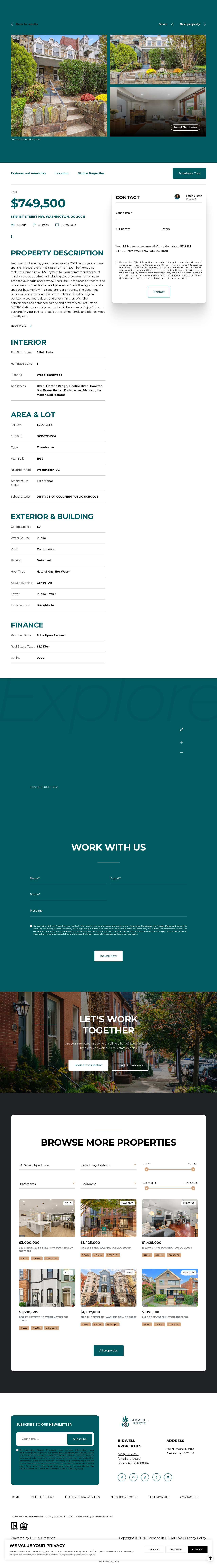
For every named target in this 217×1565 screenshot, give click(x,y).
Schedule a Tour (189, 173)
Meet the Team (42, 1497)
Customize (176, 1549)
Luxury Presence (42, 1538)
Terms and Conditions (144, 265)
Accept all (197, 1549)
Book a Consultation (88, 1065)
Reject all (154, 1549)
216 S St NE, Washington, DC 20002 (165, 1317)
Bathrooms (28, 1184)
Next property (190, 24)
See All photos (185, 127)
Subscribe (80, 1439)
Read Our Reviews (130, 1065)
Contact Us (189, 1497)
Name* (35, 878)
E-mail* (116, 878)
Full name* (123, 229)
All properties (108, 1350)
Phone (166, 229)
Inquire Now (108, 956)
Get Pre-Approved (27, 236)
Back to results (27, 24)
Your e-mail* (124, 213)
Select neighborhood (96, 1165)
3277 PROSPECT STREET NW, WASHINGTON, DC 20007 (46, 1249)
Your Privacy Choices (108, 1561)
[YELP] (156, 1477)
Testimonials (158, 1497)
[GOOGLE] (168, 1477)
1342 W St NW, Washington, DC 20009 (106, 1247)
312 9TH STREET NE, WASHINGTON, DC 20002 (109, 1317)
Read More (18, 325)
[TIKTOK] (145, 1477)
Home (15, 1497)
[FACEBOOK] (122, 1477)
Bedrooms (89, 1184)
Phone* (35, 894)
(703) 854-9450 (128, 1454)
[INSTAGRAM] (133, 1477)
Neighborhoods (124, 1497)
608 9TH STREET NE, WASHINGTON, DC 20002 (43, 1319)
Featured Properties (82, 1497)
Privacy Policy (168, 265)
